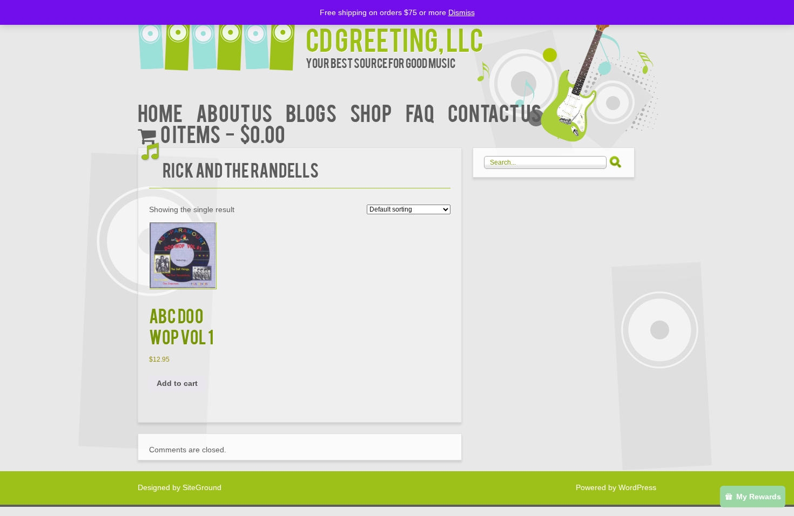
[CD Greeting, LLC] (222, 36)
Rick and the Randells (241, 169)
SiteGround (202, 487)
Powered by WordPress (616, 487)
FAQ (420, 112)
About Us (234, 112)
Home (160, 112)
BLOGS (311, 112)
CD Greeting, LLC (394, 39)
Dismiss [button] (461, 12)
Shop (371, 112)
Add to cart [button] (177, 383)
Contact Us (494, 112)
